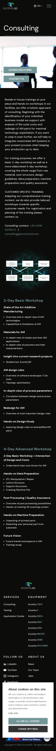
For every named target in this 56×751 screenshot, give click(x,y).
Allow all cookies (27, 721)
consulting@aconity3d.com (22, 234)
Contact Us (16, 78)
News (31, 664)
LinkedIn (11, 664)
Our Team (33, 670)
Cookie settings (28, 729)
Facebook (12, 681)
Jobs (30, 675)
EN (38, 6)
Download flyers (20, 69)
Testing (7, 610)
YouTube (12, 670)
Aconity (35, 604)
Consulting (9, 604)
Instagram (13, 675)
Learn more (13, 713)
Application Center (14, 616)
